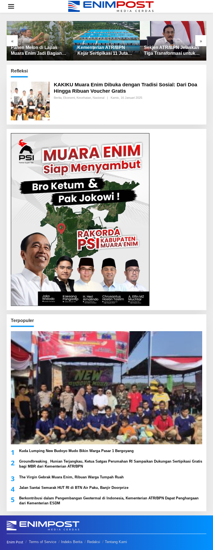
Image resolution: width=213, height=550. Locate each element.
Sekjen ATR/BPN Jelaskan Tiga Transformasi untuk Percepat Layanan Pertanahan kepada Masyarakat (171, 50)
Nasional (98, 97)
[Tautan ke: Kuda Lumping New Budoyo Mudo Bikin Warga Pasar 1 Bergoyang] (106, 387)
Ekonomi (69, 97)
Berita (58, 97)
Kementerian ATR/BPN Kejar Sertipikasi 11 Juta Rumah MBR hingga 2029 (104, 50)
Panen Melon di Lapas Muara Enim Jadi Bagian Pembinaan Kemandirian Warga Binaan (37, 50)
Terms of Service (42, 542)
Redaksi (93, 542)
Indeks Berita (71, 542)
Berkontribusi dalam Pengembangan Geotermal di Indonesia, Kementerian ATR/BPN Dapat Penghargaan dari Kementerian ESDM (109, 500)
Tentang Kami (116, 542)
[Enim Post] (111, 6)
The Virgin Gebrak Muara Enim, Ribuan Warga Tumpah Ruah (71, 477)
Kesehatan (84, 97)
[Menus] (11, 6)
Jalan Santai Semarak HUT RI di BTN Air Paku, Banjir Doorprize (73, 488)
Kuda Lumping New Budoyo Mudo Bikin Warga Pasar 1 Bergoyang (76, 451)
